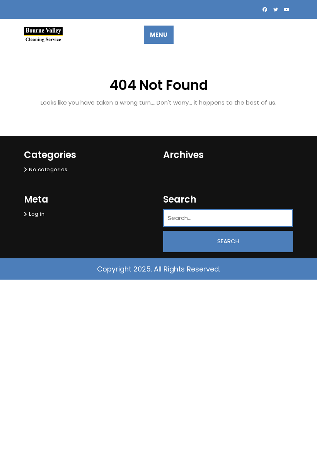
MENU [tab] (158, 35)
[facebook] (265, 9)
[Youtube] (286, 9)
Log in (36, 214)
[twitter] (276, 9)
